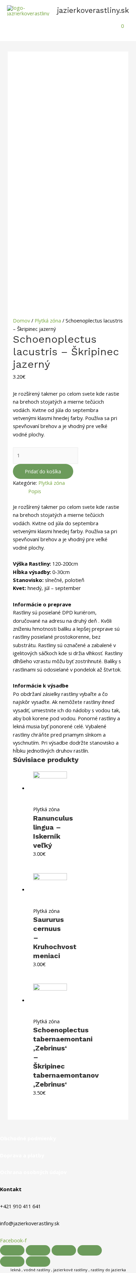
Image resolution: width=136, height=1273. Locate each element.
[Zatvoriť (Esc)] (12, 1250)
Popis (34, 491)
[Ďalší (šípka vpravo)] (38, 1261)
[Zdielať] (38, 1250)
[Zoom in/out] (89, 1250)
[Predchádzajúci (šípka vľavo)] (12, 1261)
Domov (21, 320)
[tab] (75, 491)
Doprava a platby (22, 1155)
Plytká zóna (48, 320)
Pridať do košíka (43, 471)
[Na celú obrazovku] (64, 1250)
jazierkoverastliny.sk (93, 10)
